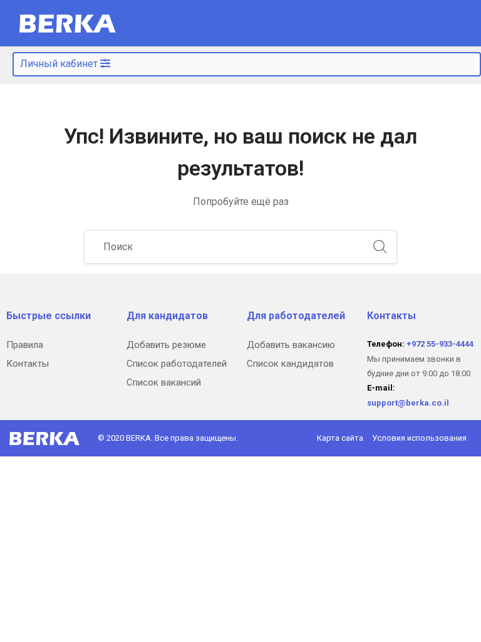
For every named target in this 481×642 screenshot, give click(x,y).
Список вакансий (164, 382)
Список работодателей (177, 363)
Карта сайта (340, 438)
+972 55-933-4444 (439, 344)
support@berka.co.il (408, 403)
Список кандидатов (290, 363)
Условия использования (419, 438)
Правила (24, 344)
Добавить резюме (166, 344)
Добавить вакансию (291, 344)
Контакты (27, 363)
